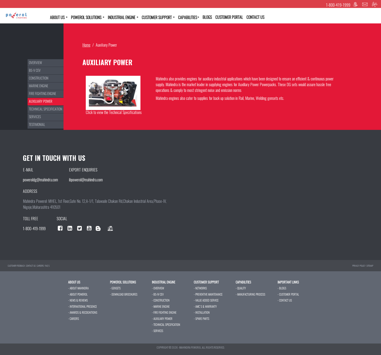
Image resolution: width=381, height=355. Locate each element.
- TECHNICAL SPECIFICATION (166, 325)
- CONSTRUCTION (161, 300)
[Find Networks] (374, 5)
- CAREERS (73, 319)
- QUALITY (241, 288)
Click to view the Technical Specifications (114, 113)
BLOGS (207, 18)
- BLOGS (282, 288)
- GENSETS (115, 288)
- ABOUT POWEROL (78, 294)
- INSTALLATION (202, 312)
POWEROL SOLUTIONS (87, 18)
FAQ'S (47, 266)
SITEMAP (369, 266)
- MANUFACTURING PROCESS (250, 294)
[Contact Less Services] (355, 5)
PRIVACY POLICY (359, 266)
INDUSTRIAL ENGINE (123, 18)
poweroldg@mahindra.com (40, 179)
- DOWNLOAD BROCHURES (123, 294)
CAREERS (40, 266)
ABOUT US (58, 18)
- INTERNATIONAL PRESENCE (82, 307)
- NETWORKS (200, 288)
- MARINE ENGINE (161, 307)
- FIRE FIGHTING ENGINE (164, 312)
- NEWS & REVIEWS (78, 300)
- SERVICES (157, 331)
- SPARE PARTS (201, 319)
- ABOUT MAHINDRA (78, 288)
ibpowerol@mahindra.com (86, 179)
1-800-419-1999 (338, 6)
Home (86, 45)
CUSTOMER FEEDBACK (16, 266)
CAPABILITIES (188, 18)
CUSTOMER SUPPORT (158, 18)
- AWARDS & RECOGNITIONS (82, 312)
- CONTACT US (285, 300)
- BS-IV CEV (158, 294)
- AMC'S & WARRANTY (205, 307)
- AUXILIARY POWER (162, 319)
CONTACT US (255, 18)
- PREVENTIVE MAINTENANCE (208, 294)
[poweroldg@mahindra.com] (365, 5)
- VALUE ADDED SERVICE (206, 300)
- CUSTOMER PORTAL (288, 294)
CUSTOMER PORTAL (229, 18)
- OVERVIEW (158, 288)
